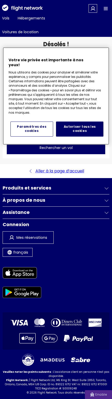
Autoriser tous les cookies (80, 129)
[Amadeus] (52, 360)
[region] (56, 96)
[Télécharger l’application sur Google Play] (22, 293)
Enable (101, 394)
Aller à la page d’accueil (59, 171)
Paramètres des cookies (31, 129)
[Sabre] (80, 359)
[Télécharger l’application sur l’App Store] (22, 273)
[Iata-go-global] (28, 360)
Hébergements (31, 18)
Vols (5, 18)
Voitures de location (20, 32)
